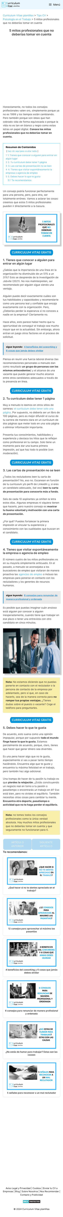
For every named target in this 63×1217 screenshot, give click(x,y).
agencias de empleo (30, 574)
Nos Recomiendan (49, 1191)
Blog (17, 1191)
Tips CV (41, 15)
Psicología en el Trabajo (17, 19)
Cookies (37, 1188)
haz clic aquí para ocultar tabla (22, 151)
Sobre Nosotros (30, 1191)
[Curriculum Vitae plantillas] (10, 4)
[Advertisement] (31, 72)
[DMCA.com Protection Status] (31, 1202)
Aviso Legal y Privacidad (18, 1188)
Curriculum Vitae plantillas (18, 15)
